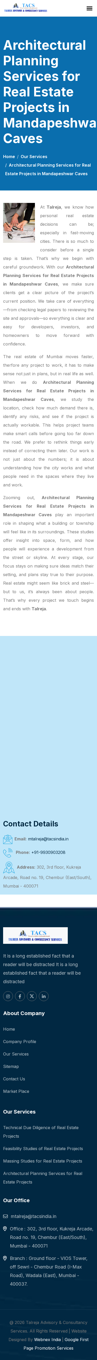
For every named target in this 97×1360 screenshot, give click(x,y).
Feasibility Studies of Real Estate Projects (43, 1148)
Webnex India (47, 1339)
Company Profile (19, 1041)
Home (9, 156)
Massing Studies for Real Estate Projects (42, 1161)
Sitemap (11, 1066)
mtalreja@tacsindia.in (48, 838)
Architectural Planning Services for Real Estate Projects (42, 1178)
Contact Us (14, 1078)
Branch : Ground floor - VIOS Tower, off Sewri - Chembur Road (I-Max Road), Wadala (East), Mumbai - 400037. (48, 1271)
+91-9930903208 (48, 852)
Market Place (16, 1091)
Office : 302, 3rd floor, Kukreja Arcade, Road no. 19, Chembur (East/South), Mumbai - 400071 (51, 1237)
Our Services (34, 156)
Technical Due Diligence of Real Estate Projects (41, 1132)
